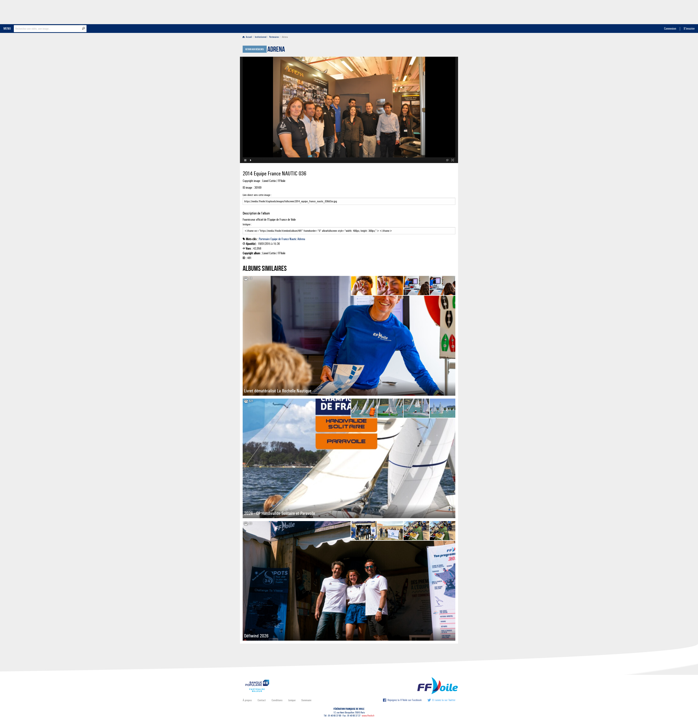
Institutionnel (260, 37)
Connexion (670, 28)
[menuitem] (248, 37)
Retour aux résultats (254, 49)
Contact (262, 700)
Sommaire (306, 700)
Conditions (277, 700)
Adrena (276, 50)
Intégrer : (247, 224)
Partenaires (274, 37)
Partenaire (264, 239)
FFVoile (432, 11)
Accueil (248, 37)
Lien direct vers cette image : (257, 195)
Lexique (292, 700)
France (285, 239)
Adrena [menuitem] (285, 37)
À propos (247, 700)
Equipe (274, 239)
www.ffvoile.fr (368, 715)
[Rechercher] (83, 28)
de (279, 239)
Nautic (293, 239)
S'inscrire (689, 28)
